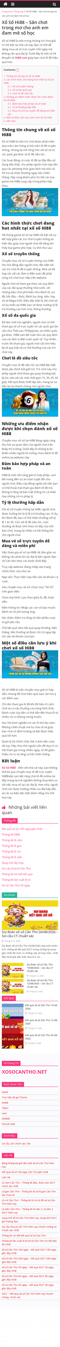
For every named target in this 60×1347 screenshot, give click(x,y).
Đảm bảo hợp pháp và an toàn (27, 103)
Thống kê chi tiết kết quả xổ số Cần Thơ (24, 1235)
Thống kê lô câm (12, 840)
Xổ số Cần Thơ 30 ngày (16, 885)
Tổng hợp (19, 11)
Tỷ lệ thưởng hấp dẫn (22, 107)
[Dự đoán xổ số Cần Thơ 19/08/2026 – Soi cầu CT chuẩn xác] (13, 965)
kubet (5, 1092)
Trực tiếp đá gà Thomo (14, 1097)
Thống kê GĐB (11, 834)
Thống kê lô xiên (12, 857)
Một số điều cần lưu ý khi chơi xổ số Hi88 (28, 117)
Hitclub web (8, 1124)
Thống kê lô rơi (11, 851)
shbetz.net (6, 1316)
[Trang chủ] (5, 4)
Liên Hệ (6, 1177)
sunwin (20, 1340)
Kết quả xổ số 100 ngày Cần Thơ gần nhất (25, 1172)
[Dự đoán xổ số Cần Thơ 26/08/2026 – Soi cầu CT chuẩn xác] (30, 902)
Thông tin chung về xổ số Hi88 (22, 76)
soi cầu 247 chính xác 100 (16, 1143)
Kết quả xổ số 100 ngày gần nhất (22, 829)
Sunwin (4, 1336)
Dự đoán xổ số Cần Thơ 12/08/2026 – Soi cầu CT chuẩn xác (40, 983)
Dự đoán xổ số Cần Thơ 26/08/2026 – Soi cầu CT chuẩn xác (30, 934)
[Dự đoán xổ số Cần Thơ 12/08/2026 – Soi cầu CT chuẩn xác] (13, 981)
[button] (17, 70)
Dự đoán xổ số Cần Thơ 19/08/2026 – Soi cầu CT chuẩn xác (40, 968)
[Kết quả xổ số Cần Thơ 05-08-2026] (13, 1035)
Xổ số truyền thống (20, 86)
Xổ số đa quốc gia (20, 89)
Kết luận (10, 121)
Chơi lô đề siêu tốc (20, 93)
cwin (4, 1113)
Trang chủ (7, 11)
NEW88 (6, 1118)
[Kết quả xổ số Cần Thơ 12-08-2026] (13, 1020)
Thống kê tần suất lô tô (16, 880)
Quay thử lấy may (13, 863)
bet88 (5, 1102)
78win (5, 1108)
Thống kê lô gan (12, 846)
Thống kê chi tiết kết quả (17, 874)
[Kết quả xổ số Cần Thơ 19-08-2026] (13, 1005)
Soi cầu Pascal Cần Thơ (16, 868)
